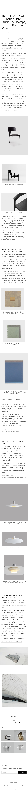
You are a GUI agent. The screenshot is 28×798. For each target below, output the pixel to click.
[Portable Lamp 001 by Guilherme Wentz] (20, 747)
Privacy (22, 785)
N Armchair (6, 93)
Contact (13, 785)
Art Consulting (7, 785)
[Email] (19, 722)
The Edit (14, 716)
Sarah (3, 32)
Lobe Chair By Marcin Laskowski (16, 156)
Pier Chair (3, 218)
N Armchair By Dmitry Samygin (16, 184)
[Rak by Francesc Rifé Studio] (7, 735)
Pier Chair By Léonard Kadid (16, 212)
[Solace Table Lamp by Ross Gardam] (20, 735)
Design (7, 32)
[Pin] (15, 722)
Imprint (17, 785)
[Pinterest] (15, 789)
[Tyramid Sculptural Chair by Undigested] (7, 747)
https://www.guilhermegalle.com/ (9, 431)
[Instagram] (12, 789)
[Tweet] (11, 722)
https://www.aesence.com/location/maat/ (11, 641)
